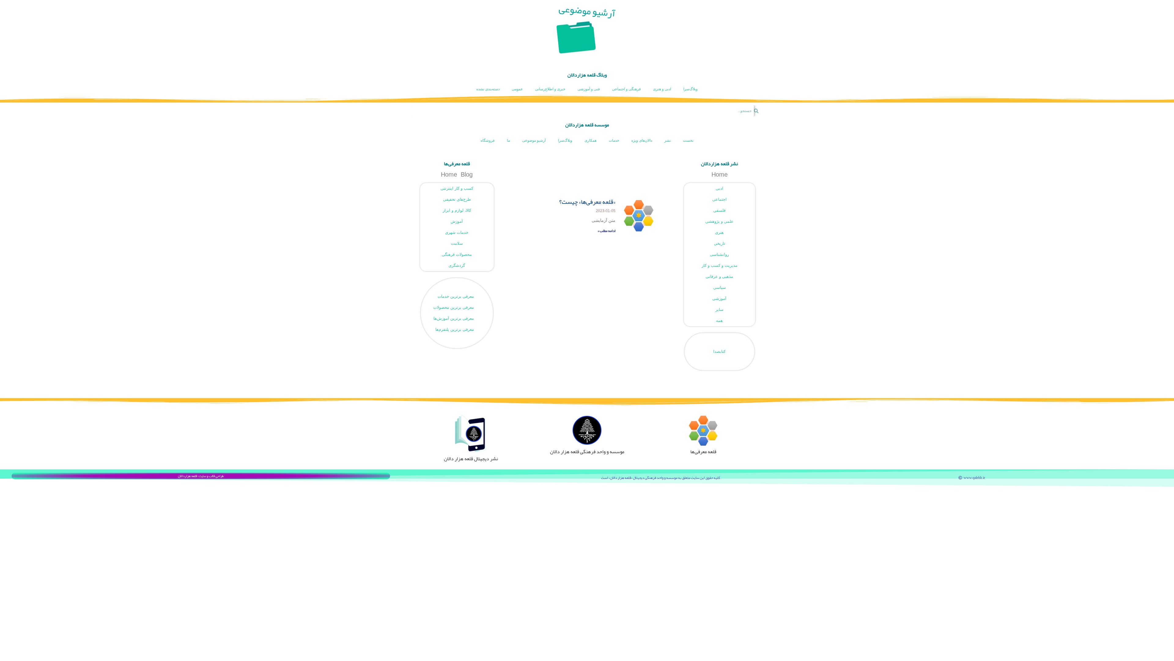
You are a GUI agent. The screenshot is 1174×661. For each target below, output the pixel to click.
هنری (719, 232)
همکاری (590, 140)
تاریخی (719, 243)
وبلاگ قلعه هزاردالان (587, 75)
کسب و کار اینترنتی (457, 188)
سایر (719, 309)
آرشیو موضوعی (534, 140)
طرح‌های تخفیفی (457, 199)
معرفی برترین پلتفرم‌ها (454, 329)
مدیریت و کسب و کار (719, 265)
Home (719, 174)
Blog (467, 174)
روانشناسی (719, 254)
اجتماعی (719, 199)
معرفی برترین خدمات (455, 296)
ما (508, 140)
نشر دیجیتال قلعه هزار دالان (471, 459)
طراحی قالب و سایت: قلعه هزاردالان (201, 475)
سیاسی (719, 287)
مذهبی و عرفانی (719, 276)
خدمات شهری (456, 232)
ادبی (719, 188)
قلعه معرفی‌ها (457, 164)
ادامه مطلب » (606, 230)
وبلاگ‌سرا (690, 89)
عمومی (517, 89)
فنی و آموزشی (589, 89)
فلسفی (719, 210)
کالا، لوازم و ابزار (457, 210)
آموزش (457, 221)
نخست (688, 140)
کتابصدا (719, 351)
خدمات (614, 140)
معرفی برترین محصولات (453, 307)
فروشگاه (488, 140)
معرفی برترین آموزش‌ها (454, 318)
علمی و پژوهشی (719, 221)
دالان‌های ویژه (641, 140)
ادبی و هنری (662, 89)
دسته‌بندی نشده (488, 89)
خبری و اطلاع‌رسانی (550, 89)
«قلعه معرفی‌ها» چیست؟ (587, 202)
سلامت (457, 243)
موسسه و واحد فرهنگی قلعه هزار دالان (587, 452)
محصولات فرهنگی (457, 254)
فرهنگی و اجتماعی (626, 89)
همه (719, 320)
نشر (667, 140)
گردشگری (457, 265)
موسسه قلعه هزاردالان (587, 125)
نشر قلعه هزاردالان (719, 164)
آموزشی (719, 298)
